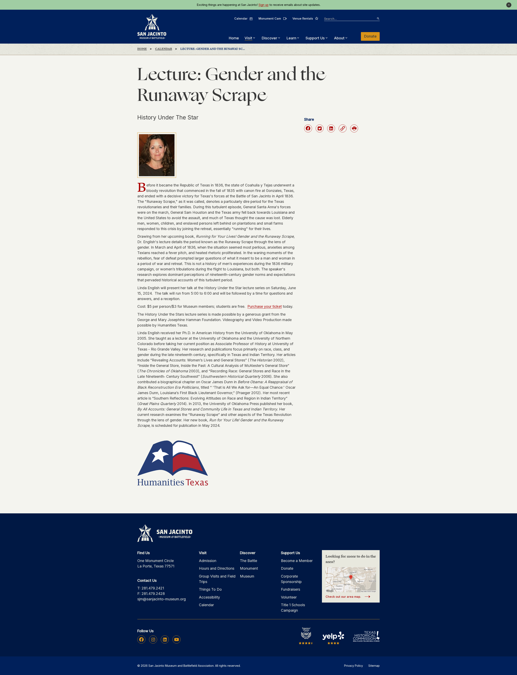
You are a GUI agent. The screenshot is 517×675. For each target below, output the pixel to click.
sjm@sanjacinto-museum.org (161, 599)
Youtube (176, 639)
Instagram (153, 639)
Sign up (263, 5)
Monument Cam (272, 18)
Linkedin (165, 639)
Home (234, 38)
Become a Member (297, 561)
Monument (249, 568)
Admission (207, 561)
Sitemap (374, 665)
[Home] (151, 26)
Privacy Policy (353, 665)
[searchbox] (352, 19)
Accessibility (209, 597)
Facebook (141, 639)
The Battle (248, 561)
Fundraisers (290, 589)
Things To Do (210, 589)
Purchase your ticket (264, 306)
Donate (370, 36)
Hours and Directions (216, 568)
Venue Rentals (305, 18)
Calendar (243, 18)
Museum (247, 576)
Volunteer (289, 597)
